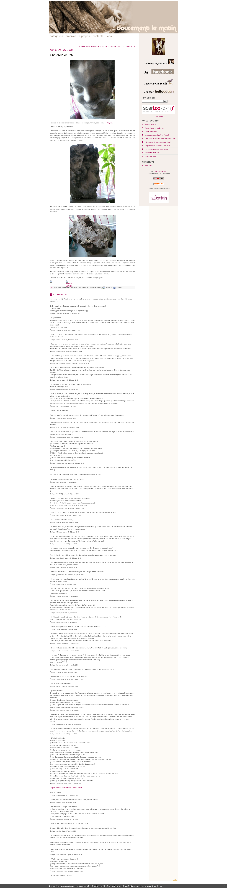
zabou (58, 340)
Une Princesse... (61, 854)
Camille (58, 596)
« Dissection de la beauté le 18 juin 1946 (94, 46)
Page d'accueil (115, 46)
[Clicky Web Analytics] (159, 185)
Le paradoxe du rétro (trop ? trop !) (157, 135)
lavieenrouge (60, 351)
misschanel (60, 558)
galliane (58, 802)
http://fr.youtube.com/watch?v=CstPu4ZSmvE (66, 787)
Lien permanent (83, 288)
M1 (57, 406)
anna (58, 544)
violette (58, 389)
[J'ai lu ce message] (224, 886)
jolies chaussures (160, 171)
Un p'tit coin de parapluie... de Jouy (157, 145)
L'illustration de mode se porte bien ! (158, 142)
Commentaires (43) (96, 288)
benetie (58, 665)
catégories (56, 36)
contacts (98, 36)
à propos (84, 36)
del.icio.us (108, 288)
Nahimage (59, 795)
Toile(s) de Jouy (150, 156)
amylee (58, 831)
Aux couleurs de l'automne (154, 128)
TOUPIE (59, 494)
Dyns (58, 672)
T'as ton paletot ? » (128, 46)
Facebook (118, 288)
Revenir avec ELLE (152, 124)
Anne (58, 629)
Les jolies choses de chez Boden (156, 149)
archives (71, 36)
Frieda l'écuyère (61, 463)
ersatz (58, 686)
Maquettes (59, 819)
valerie (58, 380)
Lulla (57, 567)
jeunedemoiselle (61, 575)
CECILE (59, 427)
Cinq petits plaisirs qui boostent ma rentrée (160, 138)
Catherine (59, 330)
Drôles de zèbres (151, 131)
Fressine (59, 313)
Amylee (109, 123)
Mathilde (59, 532)
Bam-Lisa (148, 165)
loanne (58, 522)
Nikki (58, 734)
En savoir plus (157, 886)
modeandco (60, 724)
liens (109, 36)
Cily (57, 418)
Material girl (60, 515)
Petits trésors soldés (152, 153)
